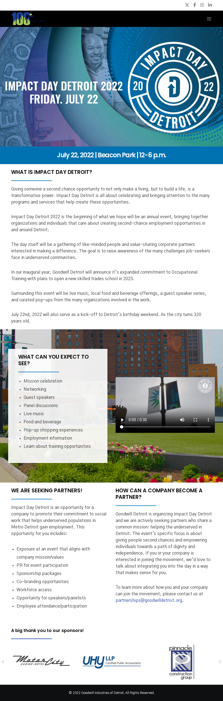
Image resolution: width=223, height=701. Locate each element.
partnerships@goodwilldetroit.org (149, 600)
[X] (187, 5)
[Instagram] (202, 5)
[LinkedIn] (210, 5)
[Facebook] (194, 5)
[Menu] (207, 19)
